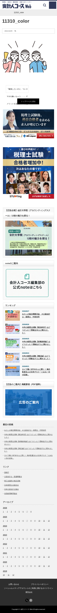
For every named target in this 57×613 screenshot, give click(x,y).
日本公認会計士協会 (11, 489)
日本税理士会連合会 (11, 485)
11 (44, 521)
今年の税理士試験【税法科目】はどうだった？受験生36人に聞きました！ (36, 330)
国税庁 (6, 472)
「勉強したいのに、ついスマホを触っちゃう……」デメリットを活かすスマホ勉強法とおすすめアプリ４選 (17, 90)
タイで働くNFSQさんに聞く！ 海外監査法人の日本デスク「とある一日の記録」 (36, 372)
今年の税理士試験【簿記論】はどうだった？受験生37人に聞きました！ (36, 357)
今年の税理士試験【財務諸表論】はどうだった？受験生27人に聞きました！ (36, 344)
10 (39, 521)
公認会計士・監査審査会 (13, 476)
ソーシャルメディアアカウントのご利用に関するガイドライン (28, 588)
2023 (5, 535)
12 (49, 521)
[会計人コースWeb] (16, 7)
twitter (26, 600)
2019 (5, 571)
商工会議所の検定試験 (12, 481)
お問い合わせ (13, 584)
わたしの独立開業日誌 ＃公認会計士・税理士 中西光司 (36, 315)
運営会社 (28, 592)
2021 (5, 553)
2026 (5, 508)
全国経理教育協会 (10, 493)
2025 (5, 517)
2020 (5, 562)
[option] (28, 123)
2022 (5, 544)
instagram (30, 600)
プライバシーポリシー (40, 584)
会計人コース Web (26, 609)
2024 (5, 526)
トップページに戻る (28, 101)
